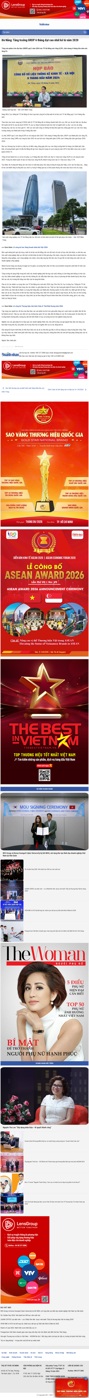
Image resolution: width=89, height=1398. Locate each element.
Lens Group (81, 1377)
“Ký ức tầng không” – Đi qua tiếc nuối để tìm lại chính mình (20, 1340)
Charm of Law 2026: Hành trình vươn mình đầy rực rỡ (18, 1328)
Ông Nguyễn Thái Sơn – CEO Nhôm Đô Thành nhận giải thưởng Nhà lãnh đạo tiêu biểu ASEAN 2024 (54, 1162)
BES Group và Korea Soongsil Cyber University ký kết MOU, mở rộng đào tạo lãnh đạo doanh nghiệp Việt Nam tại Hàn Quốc (44, 854)
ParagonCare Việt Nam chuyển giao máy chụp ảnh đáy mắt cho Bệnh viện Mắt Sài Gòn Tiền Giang (54, 931)
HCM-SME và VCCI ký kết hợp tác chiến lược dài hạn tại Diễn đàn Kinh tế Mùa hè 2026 (50, 910)
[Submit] (85, 32)
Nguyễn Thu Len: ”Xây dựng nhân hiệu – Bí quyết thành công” (27, 1127)
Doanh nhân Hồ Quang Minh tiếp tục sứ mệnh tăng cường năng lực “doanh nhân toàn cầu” (52, 1141)
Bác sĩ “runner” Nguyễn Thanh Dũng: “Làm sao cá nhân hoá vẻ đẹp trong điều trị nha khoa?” (52, 1182)
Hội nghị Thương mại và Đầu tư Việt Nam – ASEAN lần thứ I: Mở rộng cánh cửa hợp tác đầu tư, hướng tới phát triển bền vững (43, 1336)
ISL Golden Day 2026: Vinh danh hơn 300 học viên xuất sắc (42, 869)
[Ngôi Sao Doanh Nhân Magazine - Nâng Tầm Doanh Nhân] (44, 24)
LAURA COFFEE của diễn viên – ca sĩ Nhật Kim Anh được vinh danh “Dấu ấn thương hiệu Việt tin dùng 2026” (55, 890)
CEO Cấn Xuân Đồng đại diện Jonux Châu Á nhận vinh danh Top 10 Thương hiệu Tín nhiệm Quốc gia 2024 (55, 1203)
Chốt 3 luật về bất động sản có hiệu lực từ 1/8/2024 (66, 390)
